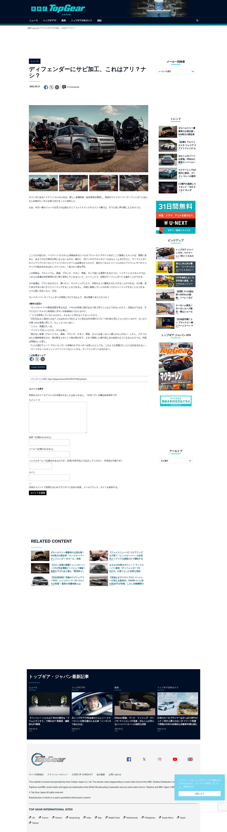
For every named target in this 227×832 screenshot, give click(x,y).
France (45, 818)
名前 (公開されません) (40, 437)
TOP (29, 28)
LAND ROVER (38, 367)
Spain (183, 818)
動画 (64, 20)
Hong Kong (74, 818)
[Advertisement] (113, 42)
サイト (32, 472)
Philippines (150, 818)
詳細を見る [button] (188, 786)
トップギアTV (49, 20)
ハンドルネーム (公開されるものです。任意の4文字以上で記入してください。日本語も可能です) (75, 461)
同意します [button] (199, 794)
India (88, 818)
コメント (34, 400)
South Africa (167, 818)
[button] (144, 140)
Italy (100, 818)
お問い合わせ (115, 774)
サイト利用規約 (36, 774)
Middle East (114, 818)
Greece (58, 818)
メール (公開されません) (41, 449)
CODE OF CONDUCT (82, 774)
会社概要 (101, 774)
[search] (197, 20)
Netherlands (132, 818)
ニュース (33, 20)
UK (33, 818)
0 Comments (73, 87)
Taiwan (35, 823)
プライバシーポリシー (57, 774)
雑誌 (99, 20)
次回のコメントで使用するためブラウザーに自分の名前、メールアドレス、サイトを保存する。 (74, 487)
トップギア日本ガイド (81, 20)
